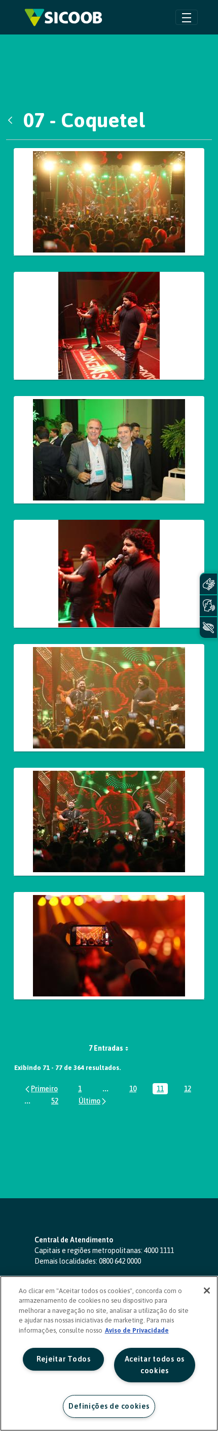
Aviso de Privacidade (137, 1330)
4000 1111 (159, 1250)
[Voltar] (12, 120)
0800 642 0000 (120, 1261)
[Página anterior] (41, 1088)
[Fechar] (207, 1290)
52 (56, 1101)
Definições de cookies (108, 1406)
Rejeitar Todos (64, 1359)
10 (134, 1089)
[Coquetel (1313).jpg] (109, 946)
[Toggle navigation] (186, 17)
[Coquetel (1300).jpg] (109, 574)
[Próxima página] (93, 1100)
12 (189, 1089)
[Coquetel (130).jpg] (109, 450)
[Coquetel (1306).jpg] (109, 822)
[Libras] (208, 584)
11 (162, 1089)
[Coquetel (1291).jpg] (109, 202)
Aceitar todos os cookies (155, 1365)
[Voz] (208, 605)
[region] (109, 1353)
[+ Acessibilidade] (208, 627)
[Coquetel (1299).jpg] (109, 326)
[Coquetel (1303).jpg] (109, 698)
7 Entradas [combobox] (106, 1048)
